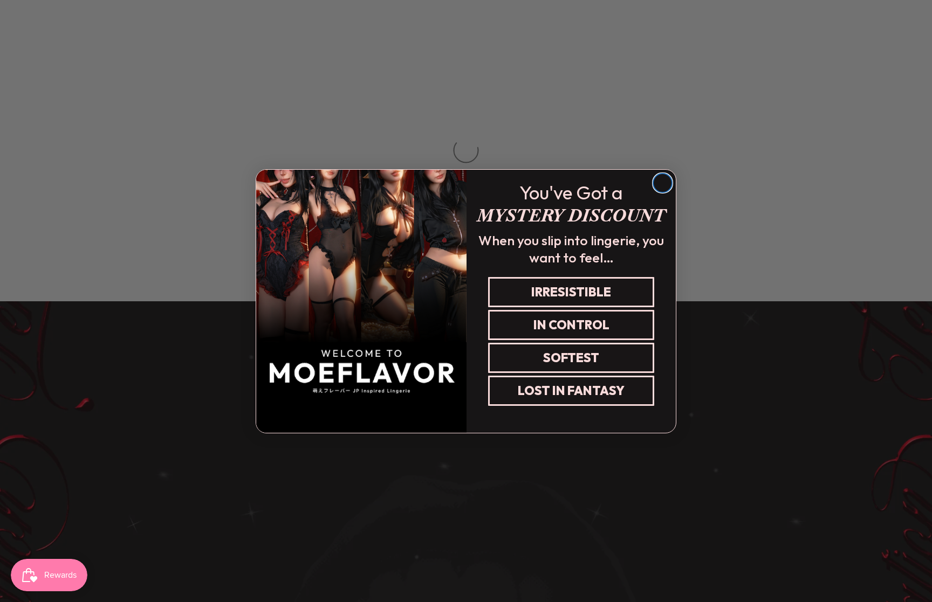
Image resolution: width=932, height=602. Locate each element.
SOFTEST (571, 357)
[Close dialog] (662, 183)
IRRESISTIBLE (571, 292)
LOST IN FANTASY (571, 390)
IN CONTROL (571, 325)
